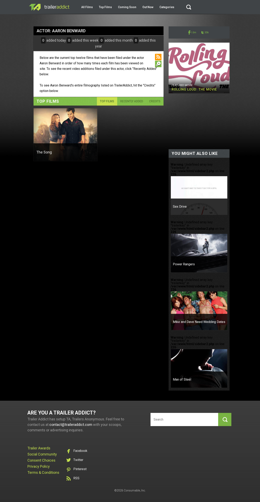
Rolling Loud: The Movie (194, 89)
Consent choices (41, 460)
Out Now (147, 7)
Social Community (42, 454)
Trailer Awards (38, 448)
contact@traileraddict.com (70, 424)
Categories (166, 7)
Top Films (105, 7)
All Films (87, 7)
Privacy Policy (38, 466)
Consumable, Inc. (135, 490)
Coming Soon (127, 7)
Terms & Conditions (43, 472)
